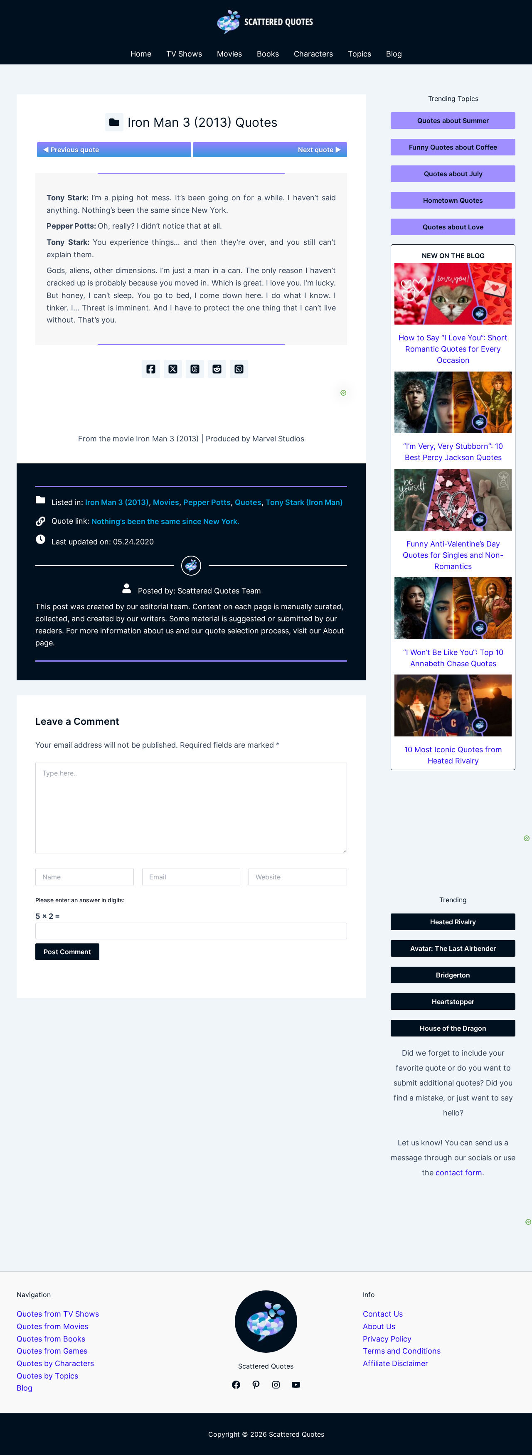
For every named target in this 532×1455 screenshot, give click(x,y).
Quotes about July (453, 174)
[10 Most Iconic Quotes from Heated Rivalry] (453, 705)
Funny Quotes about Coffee (453, 147)
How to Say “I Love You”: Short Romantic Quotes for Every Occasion (453, 348)
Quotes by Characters (55, 1363)
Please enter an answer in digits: (80, 900)
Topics (359, 53)
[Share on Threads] (195, 369)
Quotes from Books (51, 1338)
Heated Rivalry (453, 922)
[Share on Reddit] (217, 369)
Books (268, 53)
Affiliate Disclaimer (395, 1363)
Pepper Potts (207, 502)
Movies (229, 53)
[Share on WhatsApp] (239, 369)
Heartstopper (453, 1001)
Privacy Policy (387, 1338)
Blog (394, 53)
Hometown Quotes (453, 200)
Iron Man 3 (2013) (117, 502)
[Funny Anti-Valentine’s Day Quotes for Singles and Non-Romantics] (453, 500)
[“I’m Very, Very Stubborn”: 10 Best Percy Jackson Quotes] (453, 402)
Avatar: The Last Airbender (453, 948)
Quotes (248, 502)
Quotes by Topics (47, 1375)
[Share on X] (173, 369)
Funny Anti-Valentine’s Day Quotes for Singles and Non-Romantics (453, 555)
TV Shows (184, 53)
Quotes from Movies (52, 1326)
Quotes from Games (52, 1351)
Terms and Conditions (402, 1351)
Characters (313, 53)
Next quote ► (319, 149)
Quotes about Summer (453, 120)
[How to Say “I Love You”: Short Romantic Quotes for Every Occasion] (453, 294)
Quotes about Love (453, 227)
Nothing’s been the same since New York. (165, 521)
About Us (379, 1326)
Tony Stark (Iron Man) (304, 502)
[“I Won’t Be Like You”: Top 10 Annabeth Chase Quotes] (453, 608)
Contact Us (383, 1314)
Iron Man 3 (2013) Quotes (203, 122)
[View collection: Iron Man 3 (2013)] (114, 122)
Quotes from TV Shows (58, 1314)
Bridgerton (453, 975)
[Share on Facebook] (151, 369)
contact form (459, 1172)
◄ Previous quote (71, 149)
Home (141, 53)
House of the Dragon (453, 1028)
